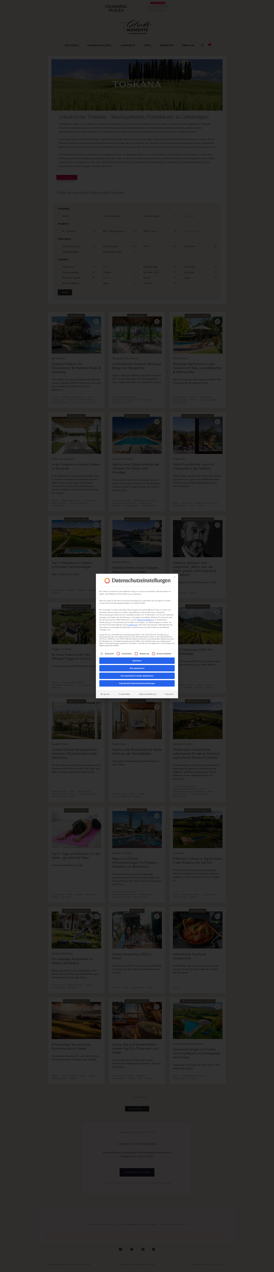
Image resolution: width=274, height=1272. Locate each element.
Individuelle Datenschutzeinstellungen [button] (137, 683)
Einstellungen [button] (132, 625)
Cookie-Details (124, 694)
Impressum (169, 694)
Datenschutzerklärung (145, 620)
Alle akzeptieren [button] (137, 668)
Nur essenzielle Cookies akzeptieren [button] (137, 675)
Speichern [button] (137, 660)
